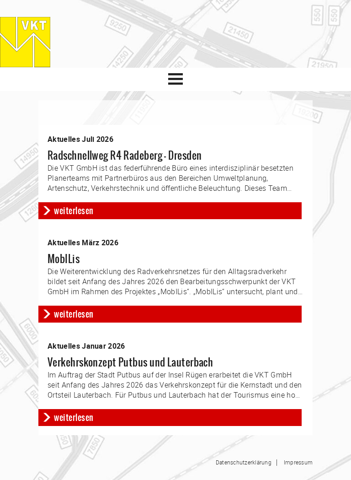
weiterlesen (74, 211)
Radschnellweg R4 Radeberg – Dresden (125, 155)
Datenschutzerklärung (243, 462)
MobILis (64, 258)
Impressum (298, 462)
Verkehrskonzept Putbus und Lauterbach (130, 362)
